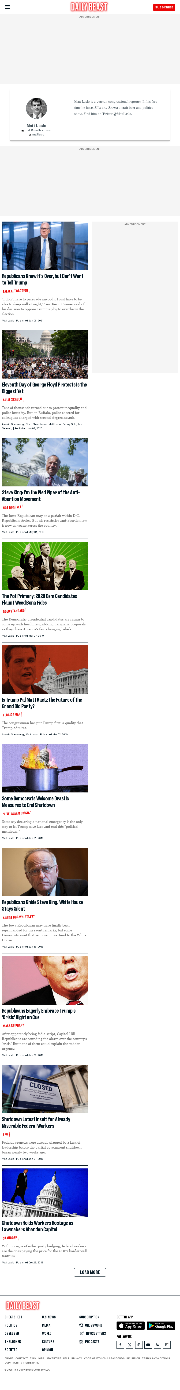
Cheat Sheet (13, 1317)
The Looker (13, 1342)
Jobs (41, 1358)
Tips (33, 1358)
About (9, 1358)
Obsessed (12, 1333)
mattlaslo (38, 134)
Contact (21, 1358)
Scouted (11, 1350)
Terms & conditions (156, 1358)
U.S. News (49, 1317)
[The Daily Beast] (89, 7)
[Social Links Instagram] (139, 1346)
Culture (48, 1342)
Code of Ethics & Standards (104, 1358)
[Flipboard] (166, 1346)
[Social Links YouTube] (148, 1346)
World (47, 1333)
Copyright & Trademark (22, 1362)
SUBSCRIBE (164, 7)
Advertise (53, 1358)
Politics (11, 1325)
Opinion (47, 1350)
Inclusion (133, 1358)
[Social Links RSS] (157, 1346)
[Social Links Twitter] (129, 1346)
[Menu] (11, 7)
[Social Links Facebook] (120, 1346)
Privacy (76, 1358)
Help (66, 1358)
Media (46, 1325)
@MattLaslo (122, 114)
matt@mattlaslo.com (38, 130)
